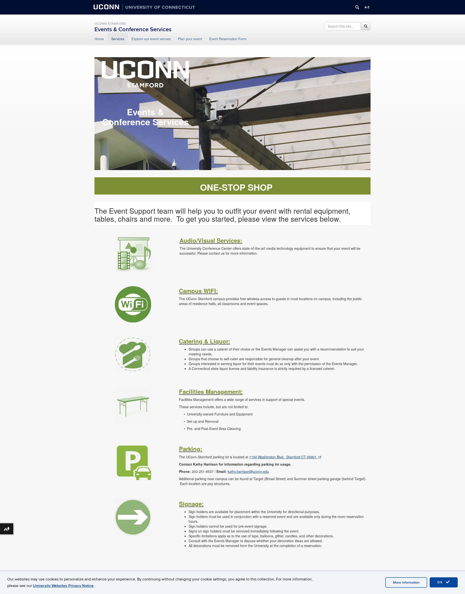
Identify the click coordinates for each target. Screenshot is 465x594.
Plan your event (190, 38)
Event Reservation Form (228, 38)
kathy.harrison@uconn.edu (248, 471)
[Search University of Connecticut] (357, 7)
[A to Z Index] (367, 7)
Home (99, 38)
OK (440, 582)
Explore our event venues (151, 38)
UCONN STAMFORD (110, 24)
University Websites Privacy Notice (63, 585)
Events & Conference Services (132, 29)
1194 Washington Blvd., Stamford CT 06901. (283, 456)
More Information (406, 582)
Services (117, 38)
